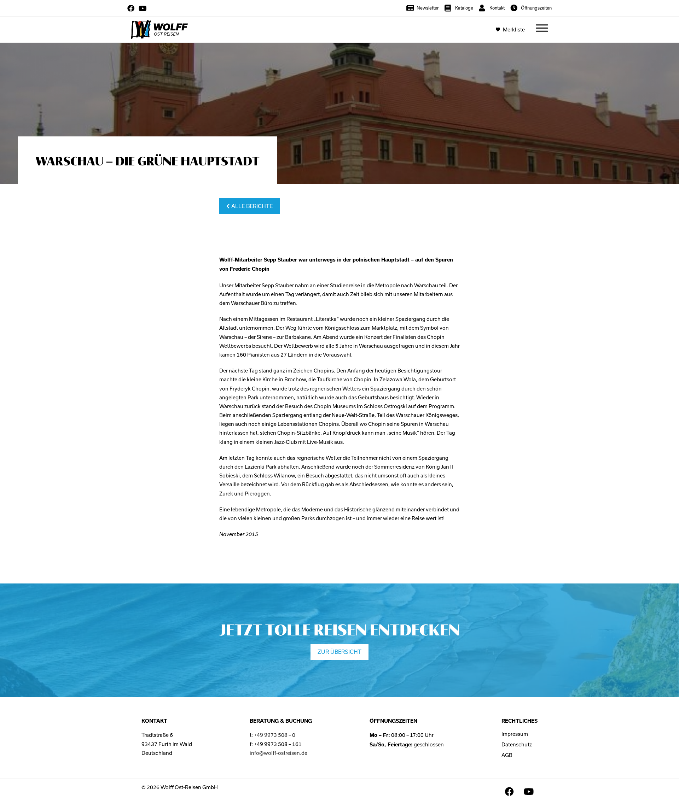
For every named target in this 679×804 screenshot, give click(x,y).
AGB (506, 755)
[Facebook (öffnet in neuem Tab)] (132, 8)
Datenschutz (516, 744)
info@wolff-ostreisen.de (278, 753)
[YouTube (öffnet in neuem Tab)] (143, 8)
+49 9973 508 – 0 (274, 735)
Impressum (514, 734)
